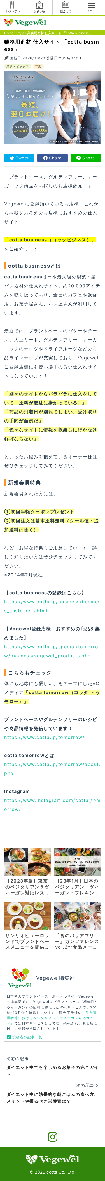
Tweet (22, 157)
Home (8, 33)
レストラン (13, 11)
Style (20, 33)
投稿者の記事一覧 (27, 1037)
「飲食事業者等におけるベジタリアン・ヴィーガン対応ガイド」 (52, 1017)
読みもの (65, 11)
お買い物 (39, 11)
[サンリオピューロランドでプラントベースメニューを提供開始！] (27, 916)
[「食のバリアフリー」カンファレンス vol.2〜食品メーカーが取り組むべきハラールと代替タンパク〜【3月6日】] (77, 916)
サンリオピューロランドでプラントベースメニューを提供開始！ (27, 944)
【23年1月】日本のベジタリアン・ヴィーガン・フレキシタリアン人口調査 (77, 889)
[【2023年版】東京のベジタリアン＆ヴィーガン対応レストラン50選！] (27, 861)
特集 (38, 66)
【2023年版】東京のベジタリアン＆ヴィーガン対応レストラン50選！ (27, 889)
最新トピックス (17, 66)
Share (55, 157)
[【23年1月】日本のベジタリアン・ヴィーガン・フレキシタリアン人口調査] (77, 861)
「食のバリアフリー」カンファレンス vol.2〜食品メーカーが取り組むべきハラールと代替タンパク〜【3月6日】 (77, 950)
